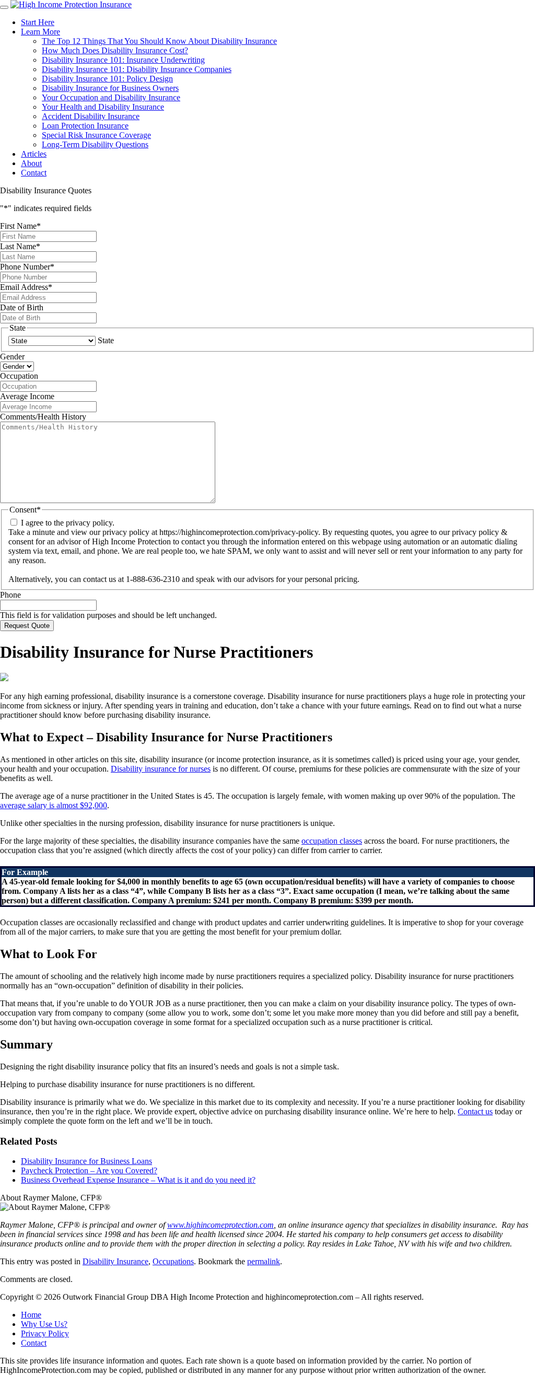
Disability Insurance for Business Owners (110, 88)
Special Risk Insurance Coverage (96, 135)
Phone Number (27, 266)
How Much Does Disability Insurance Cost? (115, 50)
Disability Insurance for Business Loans (86, 1161)
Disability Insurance (115, 1261)
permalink (263, 1261)
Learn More (40, 31)
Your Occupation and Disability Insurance (111, 97)
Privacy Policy (45, 1333)
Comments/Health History (43, 416)
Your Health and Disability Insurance (103, 106)
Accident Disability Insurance (90, 116)
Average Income (27, 396)
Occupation (19, 375)
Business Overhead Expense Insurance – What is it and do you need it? (138, 1179)
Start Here (37, 22)
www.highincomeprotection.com (220, 1224)
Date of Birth (21, 307)
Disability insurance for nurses (161, 768)
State (106, 340)
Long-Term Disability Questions (95, 144)
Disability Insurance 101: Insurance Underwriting (123, 59)
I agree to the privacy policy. (67, 522)
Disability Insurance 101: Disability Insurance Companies (136, 69)
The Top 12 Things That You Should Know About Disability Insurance (159, 41)
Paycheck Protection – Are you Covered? (89, 1170)
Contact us (475, 1111)
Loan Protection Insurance (85, 125)
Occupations (173, 1261)
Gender (12, 356)
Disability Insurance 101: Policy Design (107, 78)
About (31, 163)
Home (31, 1314)
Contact (33, 172)
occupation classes (331, 840)
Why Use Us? (44, 1324)
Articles (33, 153)
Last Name (20, 246)
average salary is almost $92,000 (53, 805)
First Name (20, 226)
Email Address (26, 287)
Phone (10, 594)
